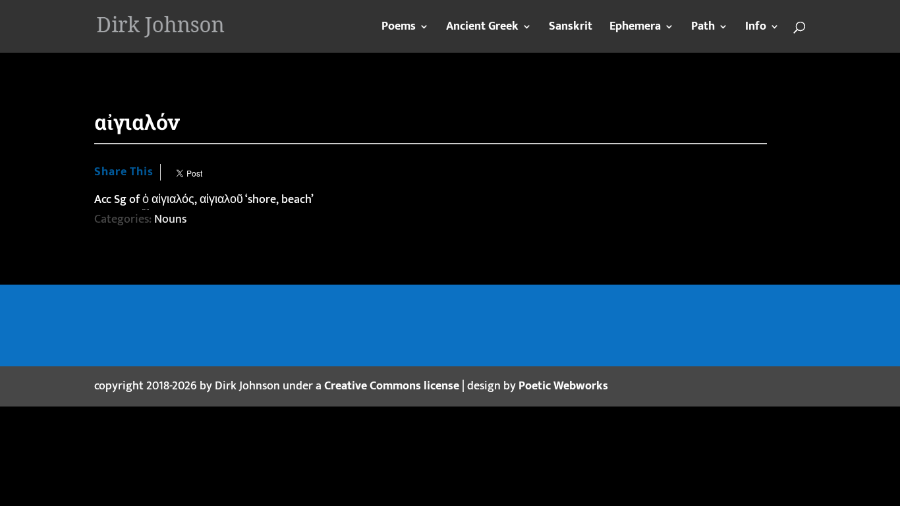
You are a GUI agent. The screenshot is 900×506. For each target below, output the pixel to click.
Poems (398, 29)
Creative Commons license (391, 386)
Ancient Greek (482, 29)
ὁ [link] (145, 200)
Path (703, 29)
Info (755, 29)
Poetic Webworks (563, 386)
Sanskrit (570, 29)
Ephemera (635, 29)
